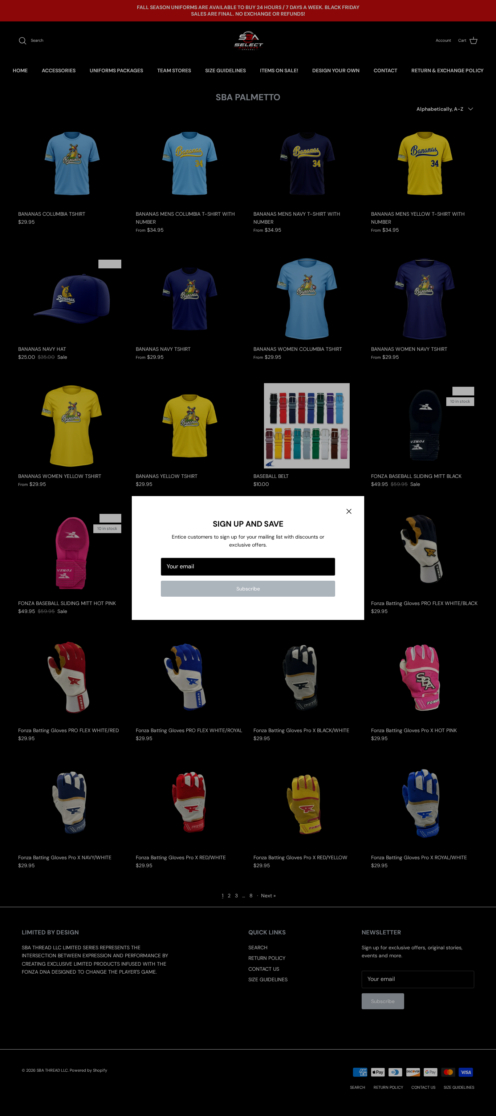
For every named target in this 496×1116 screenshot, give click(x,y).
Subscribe (248, 588)
